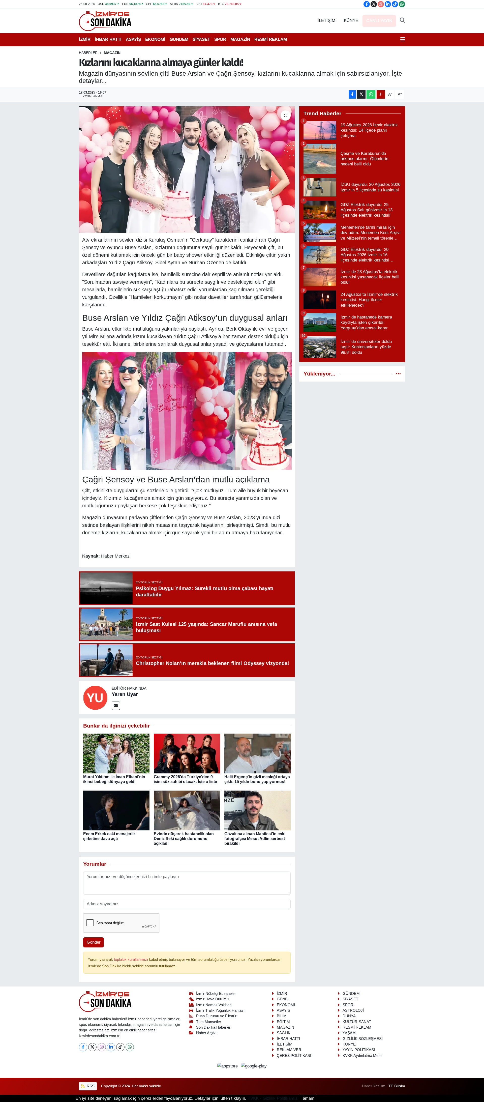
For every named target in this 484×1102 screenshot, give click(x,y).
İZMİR (84, 39)
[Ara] (402, 20)
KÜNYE (351, 20)
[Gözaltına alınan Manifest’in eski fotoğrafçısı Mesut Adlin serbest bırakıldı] (257, 810)
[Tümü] (398, 373)
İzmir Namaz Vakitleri (213, 1005)
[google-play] (254, 1065)
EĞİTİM (283, 1022)
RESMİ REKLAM (270, 39)
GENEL (283, 999)
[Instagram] (102, 1047)
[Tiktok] (120, 1047)
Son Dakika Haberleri (213, 1027)
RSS (90, 1086)
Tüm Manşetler (208, 1022)
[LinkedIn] (111, 1047)
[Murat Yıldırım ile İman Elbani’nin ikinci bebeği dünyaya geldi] (116, 753)
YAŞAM (349, 1033)
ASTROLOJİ (353, 1010)
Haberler (88, 53)
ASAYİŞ (133, 39)
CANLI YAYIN (379, 20)
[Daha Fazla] (381, 94)
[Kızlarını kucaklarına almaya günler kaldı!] (187, 169)
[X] (92, 1047)
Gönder (94, 942)
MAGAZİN (240, 39)
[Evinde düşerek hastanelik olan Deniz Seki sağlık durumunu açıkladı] (187, 810)
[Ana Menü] (402, 39)
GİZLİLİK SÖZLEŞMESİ (363, 1039)
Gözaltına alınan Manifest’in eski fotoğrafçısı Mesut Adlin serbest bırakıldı (254, 839)
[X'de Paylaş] (361, 94)
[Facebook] (83, 1047)
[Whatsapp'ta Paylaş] (371, 94)
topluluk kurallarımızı (131, 960)
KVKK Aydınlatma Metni (362, 1056)
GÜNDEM (179, 39)
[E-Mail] (116, 706)
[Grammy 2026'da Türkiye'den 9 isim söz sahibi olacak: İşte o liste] (187, 753)
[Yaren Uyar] (95, 697)
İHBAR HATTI (108, 39)
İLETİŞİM (326, 20)
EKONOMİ (155, 39)
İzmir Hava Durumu (212, 999)
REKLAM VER (289, 1050)
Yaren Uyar (125, 694)
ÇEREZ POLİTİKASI (294, 1056)
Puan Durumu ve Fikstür (216, 1016)
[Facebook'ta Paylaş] (352, 94)
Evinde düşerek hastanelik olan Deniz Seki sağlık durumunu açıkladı (184, 839)
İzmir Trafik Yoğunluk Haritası (220, 1010)
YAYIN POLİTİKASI (359, 1050)
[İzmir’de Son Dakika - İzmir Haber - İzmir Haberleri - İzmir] (105, 20)
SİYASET (201, 39)
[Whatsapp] (130, 1047)
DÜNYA (349, 1016)
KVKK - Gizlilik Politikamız (273, 1098)
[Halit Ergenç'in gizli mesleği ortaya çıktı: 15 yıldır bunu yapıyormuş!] (257, 753)
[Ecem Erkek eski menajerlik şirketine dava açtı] (116, 810)
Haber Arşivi (206, 1033)
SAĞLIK (283, 1033)
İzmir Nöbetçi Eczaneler (216, 994)
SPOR (220, 39)
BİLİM (282, 1016)
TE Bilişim (396, 1086)
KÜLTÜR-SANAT (357, 1022)
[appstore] (228, 1065)
